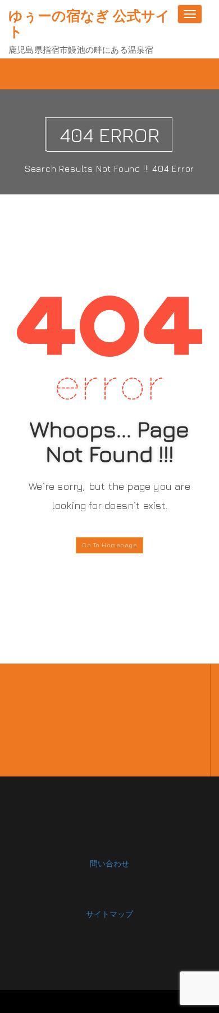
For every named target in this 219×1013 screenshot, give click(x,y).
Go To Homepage (109, 545)
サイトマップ (109, 914)
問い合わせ (109, 863)
